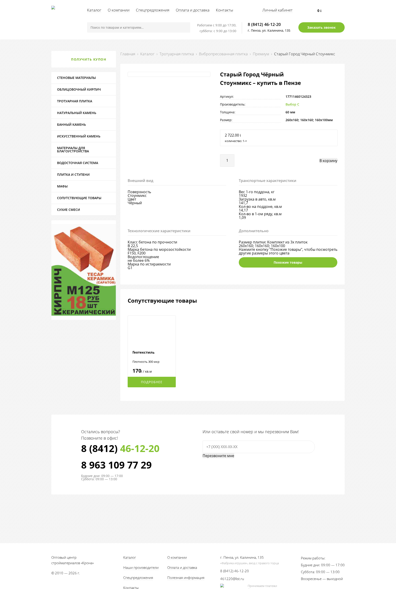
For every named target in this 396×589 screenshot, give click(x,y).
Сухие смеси (68, 209)
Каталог (94, 10)
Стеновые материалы (76, 77)
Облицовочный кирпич (79, 89)
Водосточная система (77, 163)
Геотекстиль (143, 352)
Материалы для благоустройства (73, 149)
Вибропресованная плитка (223, 53)
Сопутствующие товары (79, 198)
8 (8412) (120, 448)
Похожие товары (288, 262)
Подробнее (151, 382)
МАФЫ (62, 186)
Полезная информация (185, 577)
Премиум (261, 53)
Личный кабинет (277, 10)
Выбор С (292, 104)
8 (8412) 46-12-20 (264, 24)
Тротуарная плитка (177, 53)
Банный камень (71, 124)
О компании (118, 10)
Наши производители (141, 567)
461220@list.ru (232, 578)
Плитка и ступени (73, 174)
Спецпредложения (152, 10)
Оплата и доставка (192, 10)
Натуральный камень (76, 113)
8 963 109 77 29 (116, 465)
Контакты (224, 10)
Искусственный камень (78, 136)
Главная (127, 53)
